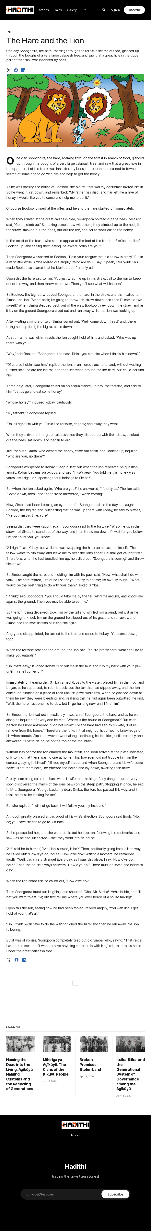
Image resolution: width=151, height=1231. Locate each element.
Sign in (115, 10)
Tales (58, 10)
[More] (84, 10)
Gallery (72, 10)
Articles (44, 10)
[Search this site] (104, 10)
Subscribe (134, 10)
